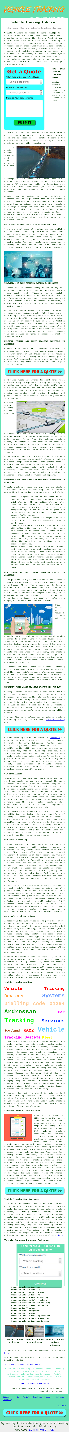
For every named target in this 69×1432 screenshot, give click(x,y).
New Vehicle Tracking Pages (33, 1397)
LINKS (38, 17)
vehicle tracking (43, 247)
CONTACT (52, 17)
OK (52, 1429)
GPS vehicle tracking (38, 1049)
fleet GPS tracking (53, 1173)
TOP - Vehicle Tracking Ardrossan (22, 1364)
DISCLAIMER (61, 17)
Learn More (38, 1429)
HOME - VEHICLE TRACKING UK (34, 1384)
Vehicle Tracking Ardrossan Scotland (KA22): (30, 33)
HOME (32, 17)
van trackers (29, 1081)
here (60, 1235)
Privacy (62, 1405)
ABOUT (45, 17)
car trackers (33, 1073)
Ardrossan (55, 738)
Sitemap (7, 1397)
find (13, 1204)
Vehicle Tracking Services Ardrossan (26, 1240)
